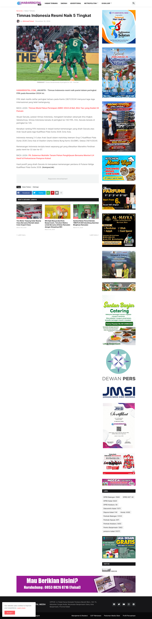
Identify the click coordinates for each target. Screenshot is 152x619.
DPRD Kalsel (110, 501)
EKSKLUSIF (106, 3)
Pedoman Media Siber (112, 616)
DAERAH (64, 3)
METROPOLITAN (90, 3)
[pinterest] (134, 604)
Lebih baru (21, 235)
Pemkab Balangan (112, 516)
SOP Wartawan (95, 616)
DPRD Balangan (111, 497)
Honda (125, 512)
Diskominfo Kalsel (112, 508)
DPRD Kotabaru (110, 505)
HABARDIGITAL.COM (26, 90)
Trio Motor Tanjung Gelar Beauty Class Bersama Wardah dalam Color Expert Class (28, 223)
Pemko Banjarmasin (112, 527)
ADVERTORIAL (75, 3)
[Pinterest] (52, 193)
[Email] (57, 193)
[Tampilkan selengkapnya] (61, 193)
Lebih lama (94, 235)
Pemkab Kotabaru (112, 524)
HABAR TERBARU (51, 3)
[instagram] (129, 604)
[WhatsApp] (48, 193)
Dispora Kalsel (110, 512)
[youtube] (124, 604)
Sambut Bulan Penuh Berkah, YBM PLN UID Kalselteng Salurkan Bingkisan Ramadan (86, 223)
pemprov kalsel (111, 531)
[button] (134, 3)
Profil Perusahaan (129, 616)
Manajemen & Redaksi (80, 616)
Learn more (21, 608)
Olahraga (36, 187)
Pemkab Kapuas (111, 520)
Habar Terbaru (29, 11)
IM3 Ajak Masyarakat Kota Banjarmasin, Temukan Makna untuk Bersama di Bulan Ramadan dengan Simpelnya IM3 (57, 224)
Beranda (19, 11)
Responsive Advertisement (57, 179)
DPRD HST (128, 497)
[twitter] (119, 604)
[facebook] (114, 604)
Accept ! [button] (10, 613)
